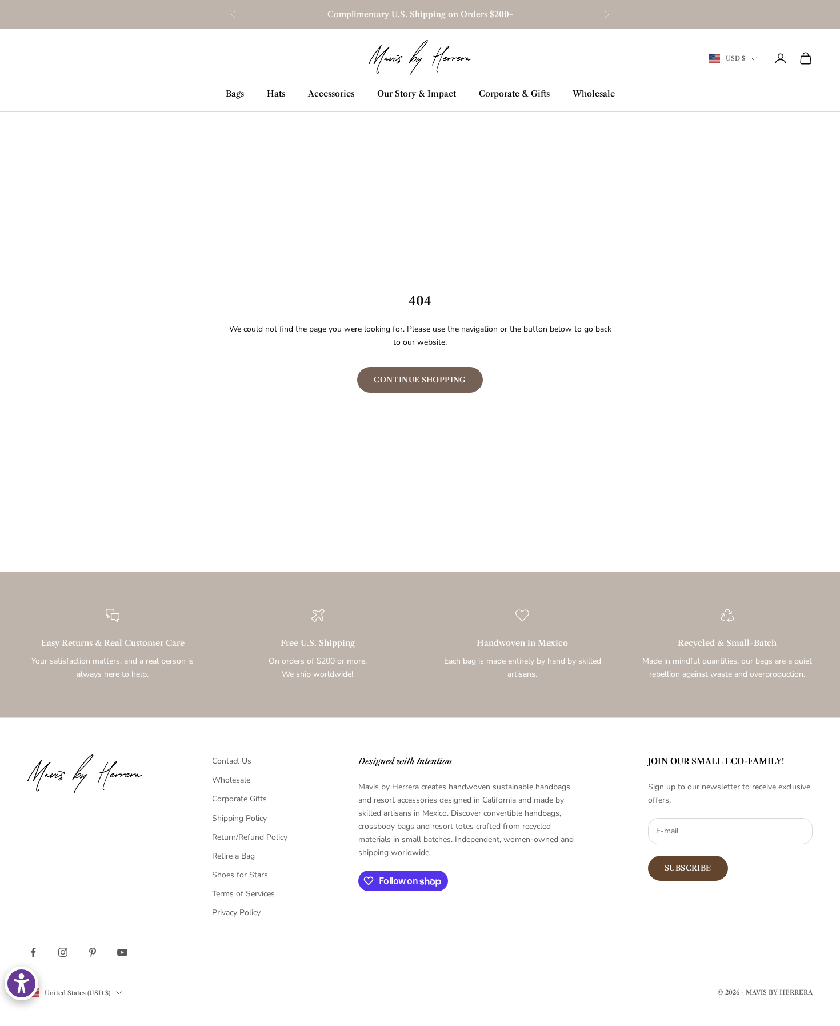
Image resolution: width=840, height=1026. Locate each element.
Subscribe (688, 867)
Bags (235, 94)
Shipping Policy (239, 818)
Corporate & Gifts (514, 94)
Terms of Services (243, 893)
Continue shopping (420, 379)
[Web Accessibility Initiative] (21, 983)
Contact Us (231, 761)
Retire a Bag (233, 856)
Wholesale (594, 94)
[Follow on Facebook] (33, 952)
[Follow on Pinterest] (92, 952)
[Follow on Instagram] (63, 952)
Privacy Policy (236, 912)
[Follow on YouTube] (122, 952)
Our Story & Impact (416, 94)
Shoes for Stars (240, 874)
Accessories (331, 94)
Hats (276, 94)
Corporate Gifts (239, 798)
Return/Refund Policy (249, 837)
